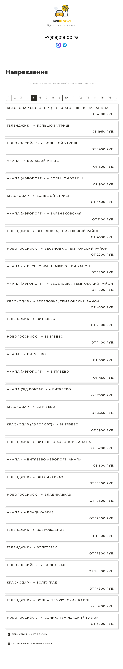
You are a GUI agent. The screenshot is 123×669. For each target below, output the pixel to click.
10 (66, 97)
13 (87, 97)
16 (109, 97)
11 (73, 97)
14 (95, 97)
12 (80, 97)
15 (102, 97)
